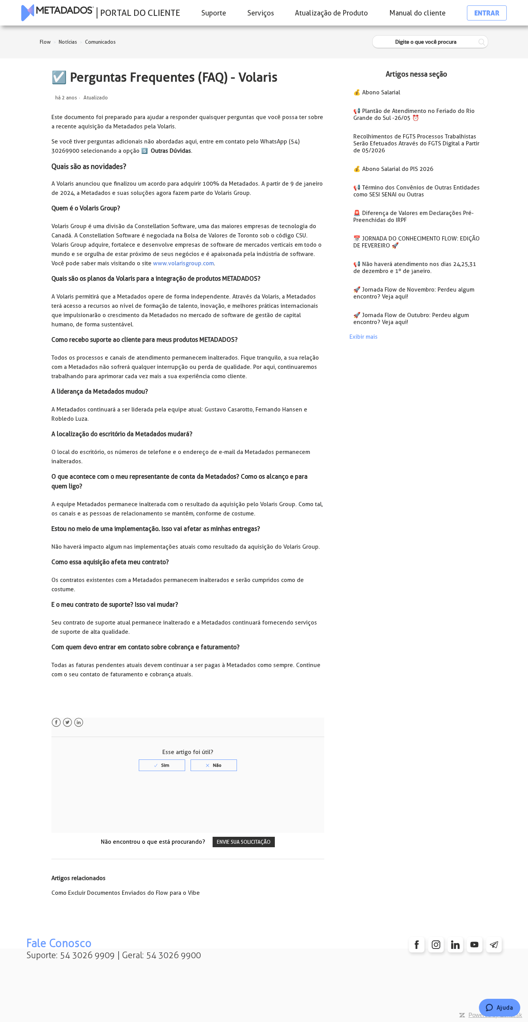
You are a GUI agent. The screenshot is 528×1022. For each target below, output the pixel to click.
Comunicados (100, 42)
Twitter (67, 722)
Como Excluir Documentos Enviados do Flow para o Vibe (125, 892)
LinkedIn (78, 722)
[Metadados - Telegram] (494, 944)
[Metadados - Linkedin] (455, 944)
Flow (45, 42)
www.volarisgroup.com (183, 263)
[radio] (162, 765)
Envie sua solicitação (244, 842)
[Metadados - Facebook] (416, 944)
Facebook (56, 722)
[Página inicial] (57, 13)
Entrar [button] (486, 13)
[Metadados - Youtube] (474, 944)
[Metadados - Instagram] (436, 944)
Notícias (68, 42)
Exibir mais (363, 336)
